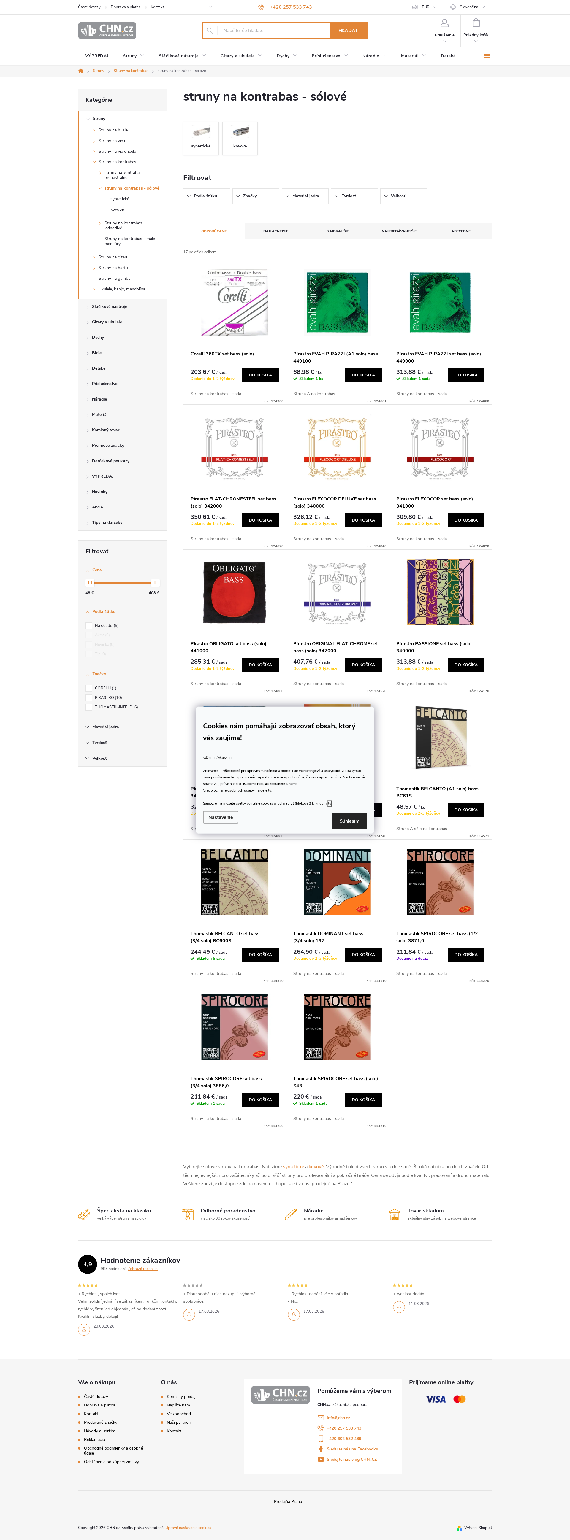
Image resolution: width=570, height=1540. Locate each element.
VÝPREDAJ (102, 476)
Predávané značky (100, 1422)
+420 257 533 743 (344, 1428)
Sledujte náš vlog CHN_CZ (352, 1459)
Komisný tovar (105, 430)
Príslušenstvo (105, 384)
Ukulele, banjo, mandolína (122, 289)
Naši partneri (179, 1422)
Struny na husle (113, 130)
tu (269, 790)
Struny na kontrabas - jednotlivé (124, 225)
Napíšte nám (178, 1405)
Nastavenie (220, 817)
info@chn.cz (338, 1418)
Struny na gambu (115, 278)
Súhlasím (350, 821)
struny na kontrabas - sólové (131, 188)
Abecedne (461, 231)
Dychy (98, 337)
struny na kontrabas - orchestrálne (124, 175)
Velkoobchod (179, 1414)
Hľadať (348, 30)
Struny (99, 118)
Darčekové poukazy (110, 461)
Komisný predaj (181, 1396)
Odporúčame (214, 231)
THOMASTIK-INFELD (116, 707)
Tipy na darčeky (107, 522)
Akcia (102, 635)
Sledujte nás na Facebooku (352, 1449)
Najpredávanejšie (399, 231)
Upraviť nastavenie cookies (188, 1528)
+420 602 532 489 (344, 1439)
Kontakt (157, 7)
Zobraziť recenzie (143, 1269)
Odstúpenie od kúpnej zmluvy (111, 1462)
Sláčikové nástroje (109, 306)
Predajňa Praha (288, 1501)
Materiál (100, 414)
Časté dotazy (89, 7)
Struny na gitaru (114, 257)
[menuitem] (97, 56)
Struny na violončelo (117, 151)
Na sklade (106, 625)
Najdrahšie (338, 231)
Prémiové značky (108, 445)
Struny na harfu (113, 268)
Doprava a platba (126, 7)
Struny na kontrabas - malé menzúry (129, 241)
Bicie (97, 353)
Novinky (99, 492)
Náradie (99, 399)
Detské (98, 368)
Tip (100, 654)
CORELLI (105, 688)
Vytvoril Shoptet (478, 1528)
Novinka (104, 644)
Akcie (97, 507)
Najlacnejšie (275, 231)
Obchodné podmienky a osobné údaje (113, 1450)
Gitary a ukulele (107, 322)
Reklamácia (94, 1439)
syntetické (119, 199)
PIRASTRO (108, 697)
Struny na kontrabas (117, 162)
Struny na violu (112, 141)
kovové (117, 209)
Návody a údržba (99, 1431)
